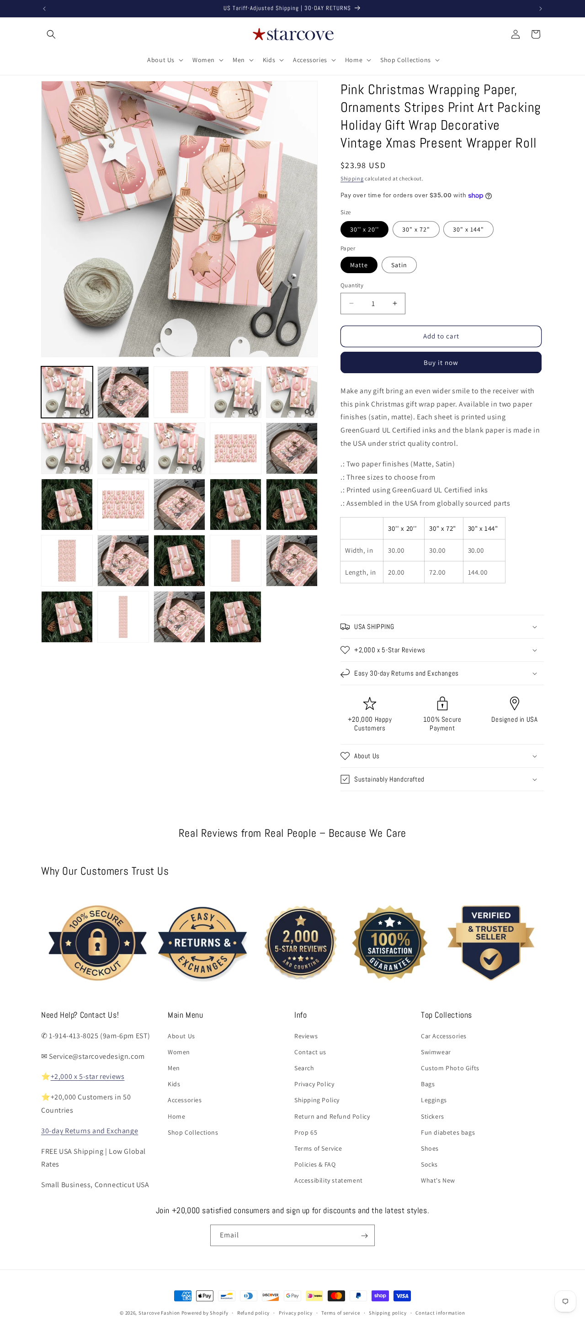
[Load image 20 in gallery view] (292, 561)
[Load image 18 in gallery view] (179, 561)
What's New (438, 1180)
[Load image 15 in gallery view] (292, 504)
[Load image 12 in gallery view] (123, 504)
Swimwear (436, 1051)
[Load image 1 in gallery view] (67, 392)
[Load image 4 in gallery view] (235, 392)
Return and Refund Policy (332, 1116)
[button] (51, 34)
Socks (429, 1164)
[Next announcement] (541, 8)
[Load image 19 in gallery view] (235, 561)
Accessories (185, 1100)
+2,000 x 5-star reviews (88, 1076)
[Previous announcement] (44, 8)
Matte (359, 265)
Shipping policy (388, 1312)
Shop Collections (193, 1132)
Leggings (434, 1100)
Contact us (310, 1051)
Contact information (440, 1312)
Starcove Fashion (159, 1313)
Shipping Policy (317, 1100)
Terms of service (340, 1312)
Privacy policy (296, 1312)
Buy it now (441, 362)
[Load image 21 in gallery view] (67, 617)
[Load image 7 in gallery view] (123, 448)
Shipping (352, 178)
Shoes (430, 1148)
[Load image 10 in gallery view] (292, 448)
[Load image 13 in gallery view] (179, 504)
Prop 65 (305, 1132)
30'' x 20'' (364, 229)
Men (174, 1067)
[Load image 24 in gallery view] (235, 617)
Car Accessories (444, 1035)
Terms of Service (318, 1148)
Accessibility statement (328, 1180)
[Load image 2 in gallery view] (123, 392)
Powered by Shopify (205, 1313)
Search (304, 1067)
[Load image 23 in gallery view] (179, 617)
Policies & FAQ (314, 1164)
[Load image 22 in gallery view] (123, 617)
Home (176, 1116)
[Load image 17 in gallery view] (123, 561)
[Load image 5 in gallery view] (292, 392)
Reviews (306, 1035)
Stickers (432, 1116)
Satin (399, 265)
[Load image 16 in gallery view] (67, 561)
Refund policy (253, 1312)
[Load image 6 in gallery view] (67, 448)
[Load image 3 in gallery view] (179, 392)
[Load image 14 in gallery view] (235, 504)
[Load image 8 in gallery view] (179, 448)
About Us (181, 1035)
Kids (174, 1084)
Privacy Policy (314, 1084)
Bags (428, 1084)
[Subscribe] (364, 1236)
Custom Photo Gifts (450, 1067)
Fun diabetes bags (448, 1132)
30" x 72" (416, 229)
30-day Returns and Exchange (89, 1130)
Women (179, 1051)
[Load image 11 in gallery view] (67, 504)
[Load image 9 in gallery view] (235, 448)
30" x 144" (468, 229)
